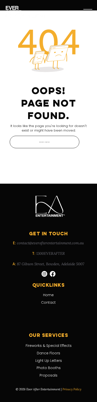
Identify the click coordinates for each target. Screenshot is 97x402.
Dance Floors (48, 353)
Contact (48, 302)
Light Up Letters (48, 360)
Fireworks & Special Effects (49, 345)
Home (48, 294)
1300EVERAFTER (50, 253)
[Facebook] (52, 274)
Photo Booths (49, 367)
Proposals (48, 375)
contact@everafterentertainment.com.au (50, 243)
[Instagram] (44, 274)
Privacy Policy (71, 389)
